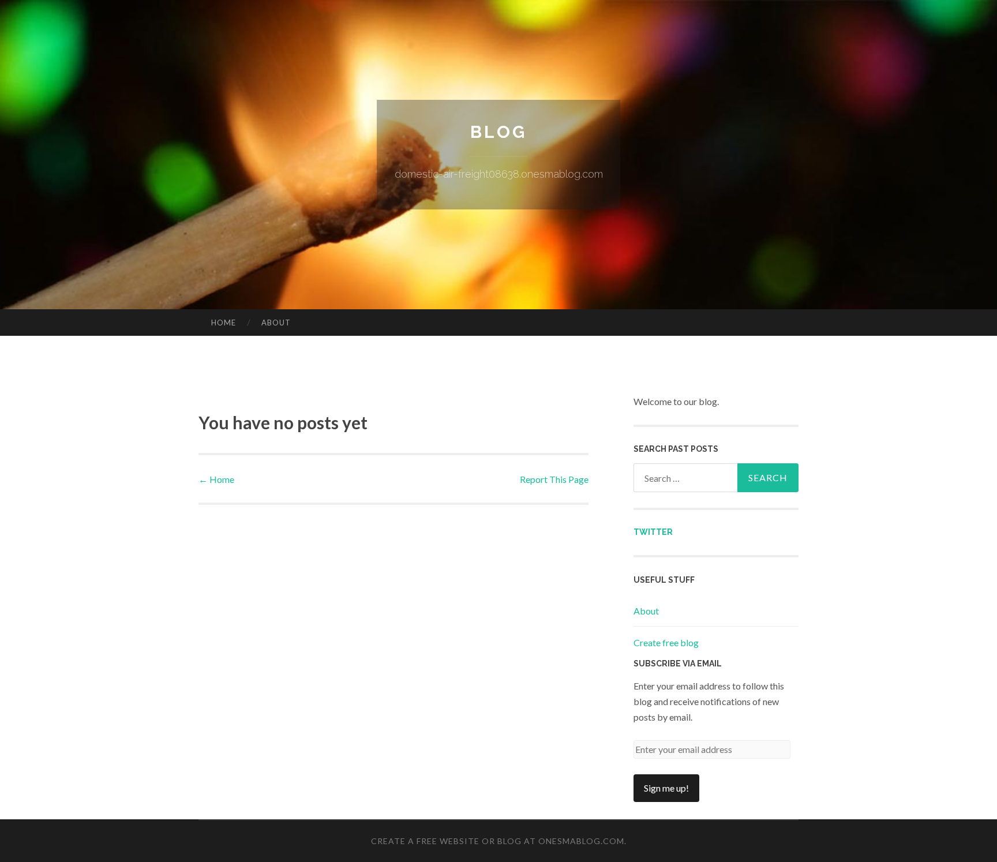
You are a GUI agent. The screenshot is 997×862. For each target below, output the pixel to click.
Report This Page (554, 479)
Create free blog (666, 642)
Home (223, 322)
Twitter (653, 532)
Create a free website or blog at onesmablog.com (497, 841)
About (276, 322)
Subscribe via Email (678, 663)
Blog (498, 132)
